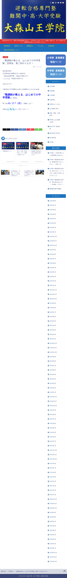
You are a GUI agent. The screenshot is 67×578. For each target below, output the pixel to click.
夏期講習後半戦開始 (55, 188)
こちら (11, 108)
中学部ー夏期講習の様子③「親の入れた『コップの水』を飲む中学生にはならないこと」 (57, 172)
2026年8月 (53, 201)
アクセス (40, 46)
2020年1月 (53, 548)
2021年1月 (53, 494)
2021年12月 (53, 450)
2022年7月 (53, 419)
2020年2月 (53, 543)
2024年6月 (53, 316)
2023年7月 (53, 365)
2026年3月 (53, 223)
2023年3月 (53, 383)
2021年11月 (53, 454)
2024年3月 (53, 330)
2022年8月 (53, 414)
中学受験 (5, 57)
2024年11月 (53, 294)
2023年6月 (53, 370)
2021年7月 (53, 468)
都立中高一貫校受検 (55, 127)
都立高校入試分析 (55, 133)
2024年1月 (53, 339)
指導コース (18, 46)
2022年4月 (53, 432)
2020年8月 (53, 517)
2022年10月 (53, 405)
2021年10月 (53, 459)
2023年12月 (53, 343)
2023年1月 (53, 392)
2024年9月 (53, 303)
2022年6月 (53, 423)
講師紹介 (30, 46)
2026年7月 (53, 205)
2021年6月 (53, 472)
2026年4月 (53, 218)
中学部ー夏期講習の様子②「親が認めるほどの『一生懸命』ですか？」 (57, 182)
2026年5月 (53, 214)
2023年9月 (53, 356)
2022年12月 (53, 396)
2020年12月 (53, 499)
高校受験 (52, 91)
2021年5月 (53, 477)
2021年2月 (53, 490)
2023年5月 (53, 374)
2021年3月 (53, 485)
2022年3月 (53, 436)
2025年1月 (53, 285)
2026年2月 (53, 227)
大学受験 (52, 95)
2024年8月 (53, 307)
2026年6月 (53, 209)
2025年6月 (53, 263)
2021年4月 (53, 481)
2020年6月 (53, 526)
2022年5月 (53, 428)
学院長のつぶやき (55, 104)
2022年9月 (53, 410)
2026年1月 (53, 232)
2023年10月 (53, 352)
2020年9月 (53, 512)
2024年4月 (53, 325)
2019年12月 (53, 552)
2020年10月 (53, 508)
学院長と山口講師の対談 (55, 121)
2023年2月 (53, 388)
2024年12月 (53, 290)
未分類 (51, 142)
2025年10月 (53, 245)
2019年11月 (53, 557)
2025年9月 (53, 249)
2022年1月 (53, 445)
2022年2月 (53, 441)
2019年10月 (53, 561)
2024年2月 (53, 334)
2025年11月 (53, 241)
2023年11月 (53, 347)
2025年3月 (53, 276)
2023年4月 (53, 379)
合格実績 (51, 46)
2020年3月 (53, 539)
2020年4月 (53, 534)
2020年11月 (53, 503)
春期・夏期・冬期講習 (55, 114)
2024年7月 (53, 312)
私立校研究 (53, 137)
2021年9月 (53, 463)
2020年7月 (53, 521)
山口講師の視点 (54, 108)
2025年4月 (53, 272)
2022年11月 (53, 401)
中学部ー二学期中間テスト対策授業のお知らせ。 (57, 154)
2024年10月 (53, 298)
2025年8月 (53, 254)
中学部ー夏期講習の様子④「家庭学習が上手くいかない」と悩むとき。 (57, 162)
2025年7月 (53, 258)
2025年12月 (53, 236)
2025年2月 (53, 281)
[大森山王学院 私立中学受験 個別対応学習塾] (34, 38)
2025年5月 (53, 267)
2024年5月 (53, 321)
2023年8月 (53, 361)
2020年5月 (53, 530)
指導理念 (7, 46)
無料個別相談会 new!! (11, 50)
